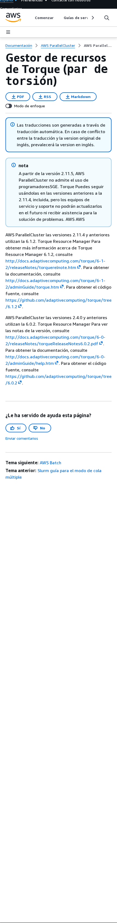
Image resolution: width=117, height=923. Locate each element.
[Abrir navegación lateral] (8, 32)
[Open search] (107, 17)
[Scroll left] (30, 17)
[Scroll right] (92, 17)
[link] (98, 45)
